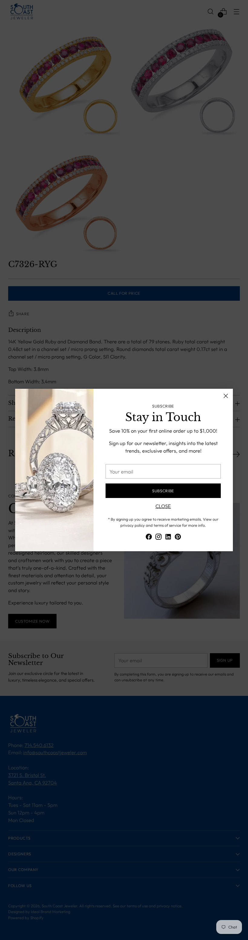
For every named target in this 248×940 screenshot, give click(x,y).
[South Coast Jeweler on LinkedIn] (168, 537)
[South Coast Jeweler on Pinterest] (177, 537)
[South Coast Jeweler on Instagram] (158, 537)
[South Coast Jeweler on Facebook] (148, 537)
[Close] (225, 396)
